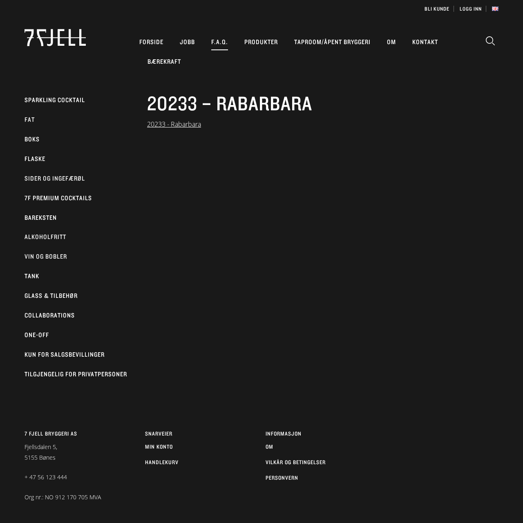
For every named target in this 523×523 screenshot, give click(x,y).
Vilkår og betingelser (296, 462)
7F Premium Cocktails (58, 198)
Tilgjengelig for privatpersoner (76, 374)
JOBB (187, 42)
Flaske (35, 159)
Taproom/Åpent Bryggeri (332, 42)
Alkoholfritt (45, 237)
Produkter (261, 42)
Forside (151, 42)
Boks (32, 139)
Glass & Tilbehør (51, 295)
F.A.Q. (219, 42)
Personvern (282, 477)
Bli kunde (437, 9)
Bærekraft (164, 61)
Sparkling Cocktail (55, 100)
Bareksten (41, 217)
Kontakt (425, 42)
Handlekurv (162, 462)
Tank (32, 276)
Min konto (159, 446)
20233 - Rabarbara (174, 124)
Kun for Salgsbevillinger (65, 354)
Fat (30, 119)
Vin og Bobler (46, 256)
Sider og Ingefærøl (55, 178)
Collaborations (50, 315)
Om (391, 42)
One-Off (37, 335)
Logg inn (471, 9)
